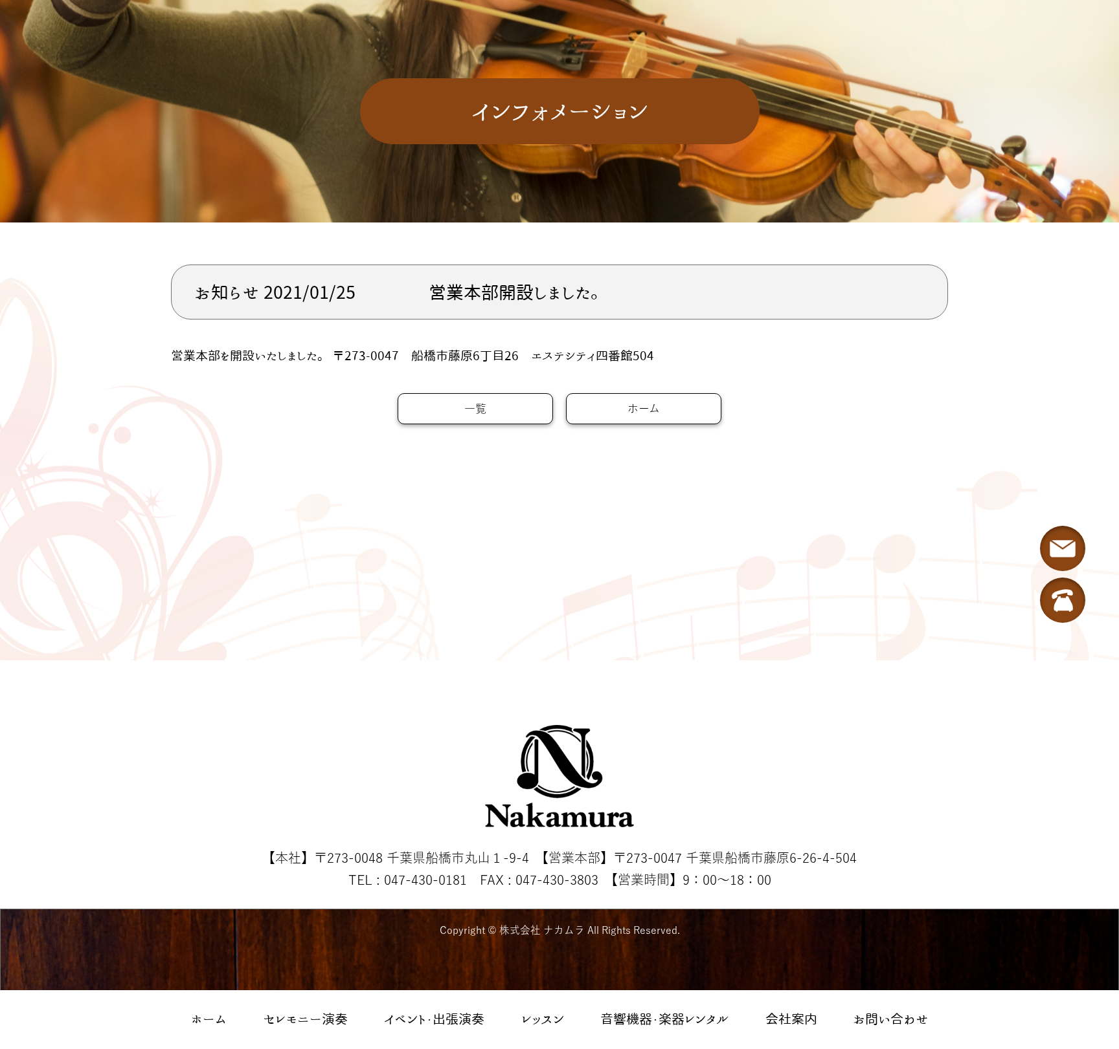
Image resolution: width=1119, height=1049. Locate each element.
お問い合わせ (891, 1018)
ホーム (208, 1018)
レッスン (542, 1018)
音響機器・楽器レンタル (664, 1018)
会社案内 (791, 1018)
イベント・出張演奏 (434, 1018)
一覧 (475, 408)
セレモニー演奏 (306, 1018)
